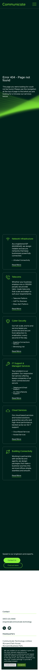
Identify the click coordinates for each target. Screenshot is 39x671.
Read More (16, 265)
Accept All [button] (21, 665)
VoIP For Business (20, 301)
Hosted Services (19, 435)
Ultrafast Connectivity (21, 260)
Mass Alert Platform (20, 304)
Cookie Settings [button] (10, 665)
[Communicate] (14, 4)
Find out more (13, 565)
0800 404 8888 (9, 619)
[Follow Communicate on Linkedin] (9, 628)
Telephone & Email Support (20, 388)
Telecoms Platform (20, 298)
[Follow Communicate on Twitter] (4, 628)
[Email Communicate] (17, 622)
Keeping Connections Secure (21, 343)
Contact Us (12, 560)
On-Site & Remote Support (20, 393)
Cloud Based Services (21, 432)
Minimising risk (19, 347)
